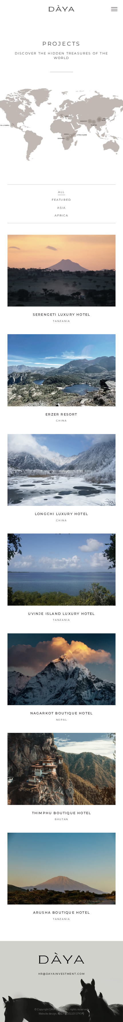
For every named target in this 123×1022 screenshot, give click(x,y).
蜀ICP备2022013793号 (70, 1013)
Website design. (48, 1013)
